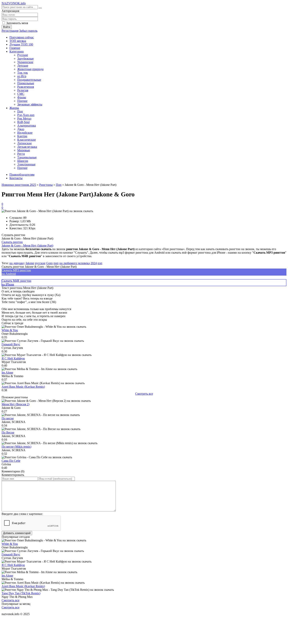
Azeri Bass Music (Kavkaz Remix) (23, 386)
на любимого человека (74, 263)
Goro (49, 263)
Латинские (24, 143)
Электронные (26, 164)
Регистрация (10, 30)
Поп (20, 111)
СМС (20, 93)
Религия (22, 90)
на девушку (17, 263)
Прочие (22, 101)
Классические (26, 139)
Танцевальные (27, 157)
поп (56, 263)
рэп (100, 263)
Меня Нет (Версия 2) (15, 404)
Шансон (22, 160)
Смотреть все (144, 393)
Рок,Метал (24, 118)
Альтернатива (26, 125)
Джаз (20, 129)
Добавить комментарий (17, 533)
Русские (22, 55)
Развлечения (25, 86)
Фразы (21, 97)
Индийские (25, 132)
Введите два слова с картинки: (22, 514)
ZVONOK (14, 3)
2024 (94, 263)
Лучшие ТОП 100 (21, 44)
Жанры (14, 108)
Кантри (22, 136)
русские (40, 263)
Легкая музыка (27, 146)
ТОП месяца (17, 41)
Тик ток (22, 72)
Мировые (23, 150)
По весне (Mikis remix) (16, 446)
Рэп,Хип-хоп (25, 115)
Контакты (16, 178)
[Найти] (40, 8)
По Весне (8, 432)
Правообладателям (21, 174)
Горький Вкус (11, 344)
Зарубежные (25, 58)
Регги (21, 153)
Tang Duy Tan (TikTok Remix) (21, 593)
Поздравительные (29, 79)
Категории (16, 51)
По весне (8, 418)
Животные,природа (30, 69)
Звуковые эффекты (29, 104)
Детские (22, 65)
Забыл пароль (28, 30)
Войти (6, 26)
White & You (10, 330)
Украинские (25, 62)
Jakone (29, 263)
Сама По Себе (11, 460)
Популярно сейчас (21, 37)
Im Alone (7, 372)
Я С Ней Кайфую (13, 358)
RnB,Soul (23, 122)
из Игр (21, 76)
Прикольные (25, 83)
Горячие (14, 48)
